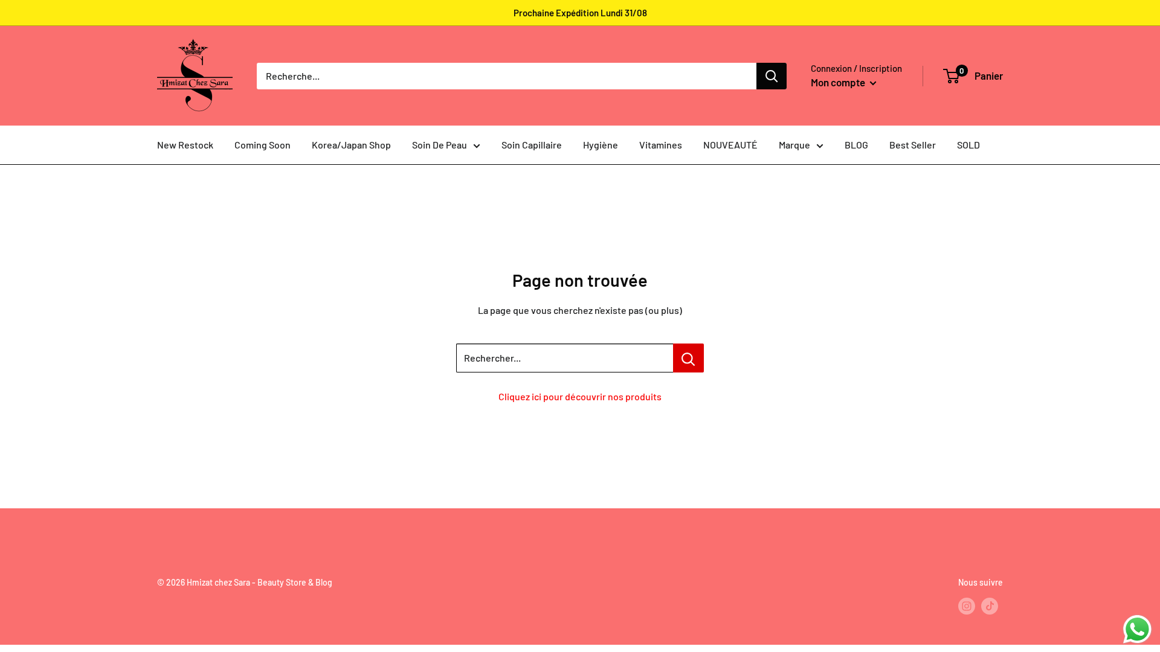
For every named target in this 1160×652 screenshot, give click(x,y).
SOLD (968, 144)
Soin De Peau (439, 144)
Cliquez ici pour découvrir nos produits (580, 396)
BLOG (856, 144)
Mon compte (839, 82)
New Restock (185, 144)
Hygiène (600, 144)
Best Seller (912, 144)
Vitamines (660, 144)
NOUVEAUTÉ (730, 144)
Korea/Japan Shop (351, 144)
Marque (794, 144)
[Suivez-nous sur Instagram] (966, 606)
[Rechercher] (771, 76)
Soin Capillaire (531, 144)
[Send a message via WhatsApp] (1137, 629)
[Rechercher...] (688, 358)
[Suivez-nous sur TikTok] (989, 606)
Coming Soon (262, 144)
